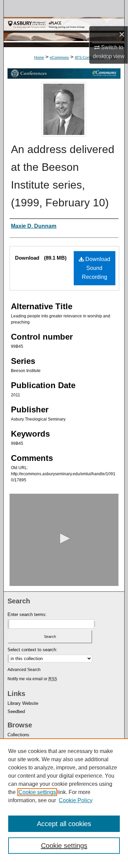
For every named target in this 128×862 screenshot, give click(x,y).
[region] (64, 800)
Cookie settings (37, 792)
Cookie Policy (76, 800)
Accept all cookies (64, 823)
